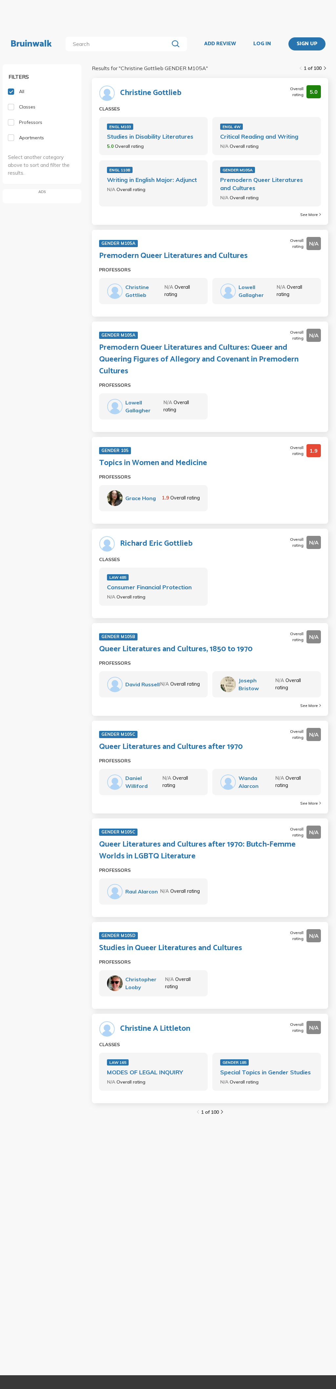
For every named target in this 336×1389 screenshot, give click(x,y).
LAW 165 (117, 1062)
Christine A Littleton (155, 1029)
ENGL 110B (119, 169)
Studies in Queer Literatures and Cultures (170, 948)
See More (309, 214)
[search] (118, 44)
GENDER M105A (237, 169)
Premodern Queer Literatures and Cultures (261, 184)
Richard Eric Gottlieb (156, 544)
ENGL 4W (231, 126)
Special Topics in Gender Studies (265, 1072)
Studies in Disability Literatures (150, 136)
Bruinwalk (31, 44)
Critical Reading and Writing (259, 136)
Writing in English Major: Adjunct (152, 180)
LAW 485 (117, 577)
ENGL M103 (120, 126)
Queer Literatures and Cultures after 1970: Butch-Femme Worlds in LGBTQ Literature (197, 850)
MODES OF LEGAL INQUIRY (145, 1072)
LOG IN (262, 44)
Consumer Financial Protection (149, 587)
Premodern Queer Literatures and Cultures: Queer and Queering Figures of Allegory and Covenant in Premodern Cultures (199, 359)
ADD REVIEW (220, 44)
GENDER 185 (234, 1062)
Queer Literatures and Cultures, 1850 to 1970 (176, 649)
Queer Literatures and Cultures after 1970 (171, 747)
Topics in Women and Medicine (153, 463)
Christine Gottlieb (150, 93)
